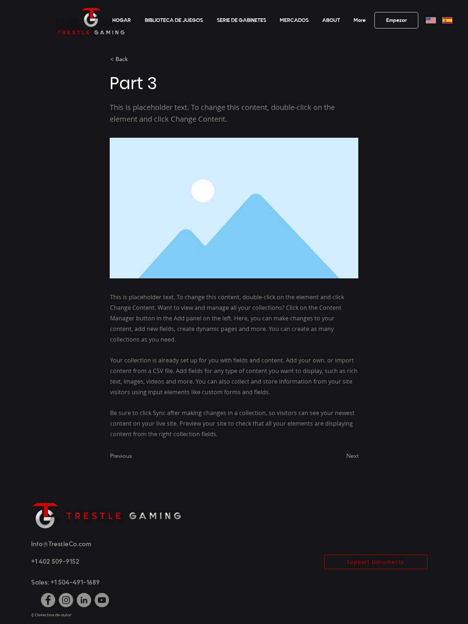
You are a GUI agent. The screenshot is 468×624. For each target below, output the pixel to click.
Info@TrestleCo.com (61, 544)
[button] (330, 20)
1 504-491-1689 (77, 582)
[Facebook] (48, 600)
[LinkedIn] (84, 600)
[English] (429, 20)
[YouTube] (102, 600)
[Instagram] (66, 600)
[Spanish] (445, 20)
